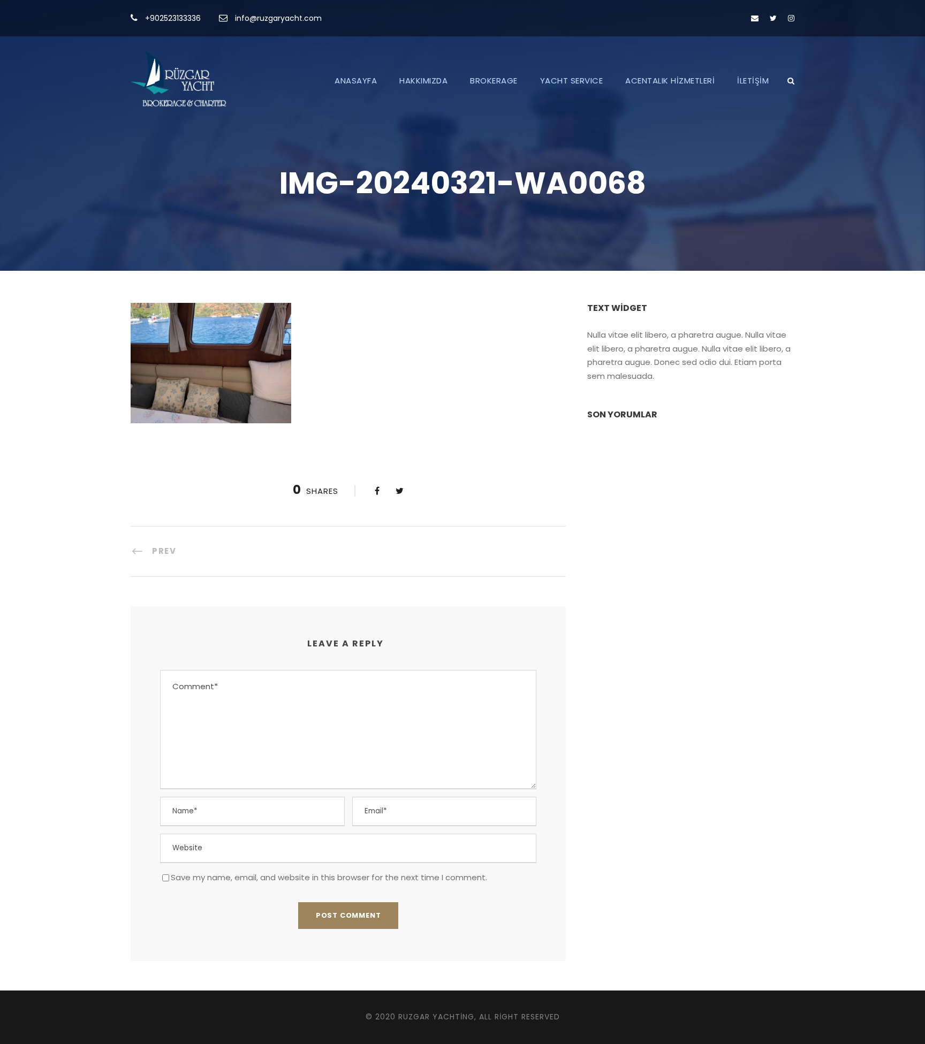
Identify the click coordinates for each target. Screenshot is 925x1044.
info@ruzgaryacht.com (278, 18)
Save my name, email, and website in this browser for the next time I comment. (329, 877)
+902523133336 (173, 18)
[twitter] (773, 18)
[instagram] (791, 18)
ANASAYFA (356, 80)
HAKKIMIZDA (423, 80)
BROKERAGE (494, 80)
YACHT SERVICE (571, 80)
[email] (755, 18)
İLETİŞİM (753, 80)
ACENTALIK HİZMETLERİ (670, 80)
